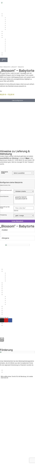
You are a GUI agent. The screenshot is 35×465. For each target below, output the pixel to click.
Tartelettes (9, 29)
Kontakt (5, 290)
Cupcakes (9, 275)
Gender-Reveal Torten (13, 23)
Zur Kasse (6, 33)
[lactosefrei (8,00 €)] (23, 199)
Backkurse (6, 31)
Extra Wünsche (4, 196)
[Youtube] (6, 320)
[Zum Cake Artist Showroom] (2, 330)
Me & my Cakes (8, 288)
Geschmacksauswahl (6, 191)
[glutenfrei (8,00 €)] (23, 197)
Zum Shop (6, 14)
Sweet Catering (8, 285)
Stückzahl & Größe (4, 172)
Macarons (9, 25)
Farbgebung (3, 214)
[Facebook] (10, 320)
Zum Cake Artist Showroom (15, 334)
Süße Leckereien (8, 16)
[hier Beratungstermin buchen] (2, 339)
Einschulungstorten (12, 19)
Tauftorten (9, 27)
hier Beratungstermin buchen (16, 344)
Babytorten (9, 17)
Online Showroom (8, 287)
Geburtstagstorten (12, 21)
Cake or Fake (10, 281)
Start (1, 67)
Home (5, 269)
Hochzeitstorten (8, 283)
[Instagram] (2, 320)
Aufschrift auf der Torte (5, 207)
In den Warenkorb (17, 221)
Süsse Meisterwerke (9, 271)
